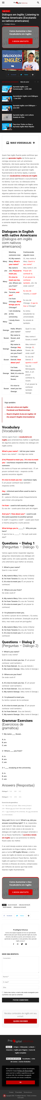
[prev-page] (35, 82)
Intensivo (9, 1050)
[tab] (20, 143)
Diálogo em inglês (24, 905)
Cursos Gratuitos (24, 1062)
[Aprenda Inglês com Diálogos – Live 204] (7, 107)
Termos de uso (28, 1092)
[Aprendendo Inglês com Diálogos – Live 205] (7, 98)
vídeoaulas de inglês (20, 907)
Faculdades (26, 1059)
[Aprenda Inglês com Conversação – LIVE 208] (7, 89)
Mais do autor (24, 82)
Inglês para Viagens (20, 1050)
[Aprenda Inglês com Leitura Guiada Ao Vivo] (7, 117)
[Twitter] (22, 944)
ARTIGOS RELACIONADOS (10, 82)
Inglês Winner (6, 11)
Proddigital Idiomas (9, 24)
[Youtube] (26, 944)
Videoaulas (24, 1047)
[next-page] (38, 82)
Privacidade (18, 1092)
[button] (3, 2)
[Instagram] (18, 944)
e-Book (31, 1047)
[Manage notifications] (4, 1095)
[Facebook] (14, 944)
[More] (33, 75)
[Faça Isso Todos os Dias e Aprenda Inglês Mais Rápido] (7, 126)
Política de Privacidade (25, 1071)
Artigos (16, 1047)
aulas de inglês (12, 905)
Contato (11, 1092)
